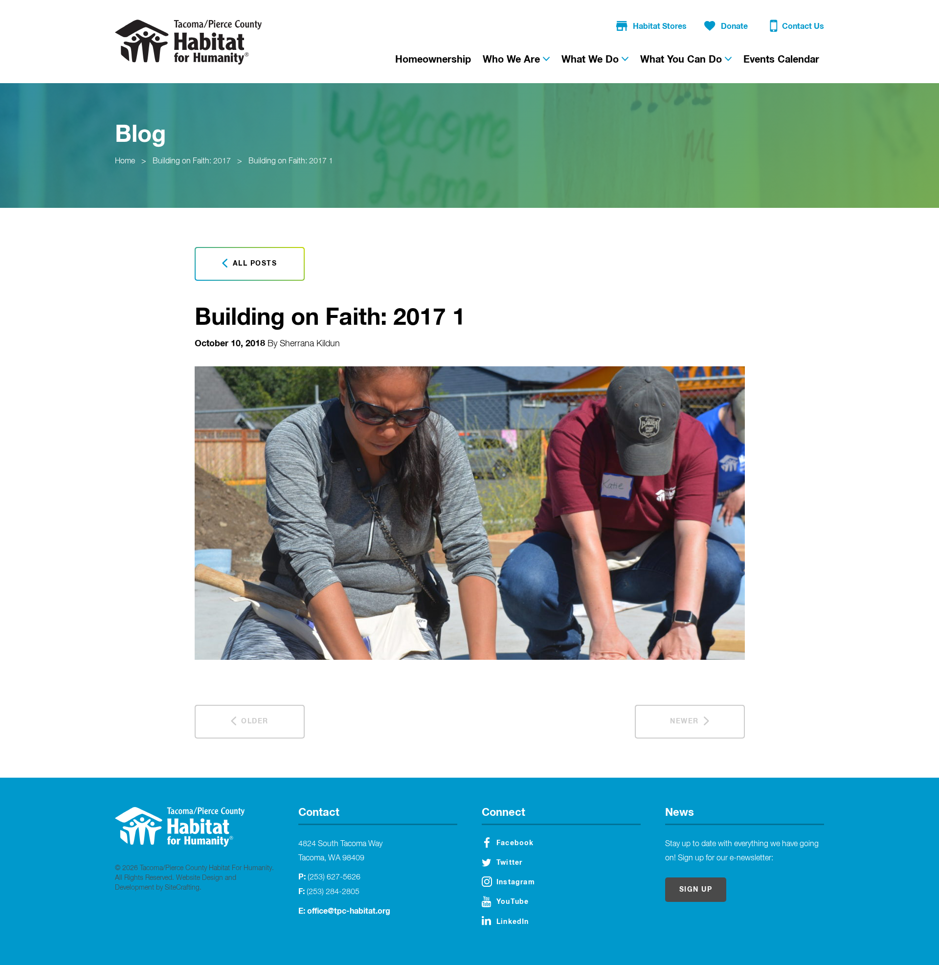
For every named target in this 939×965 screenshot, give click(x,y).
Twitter (509, 862)
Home (125, 161)
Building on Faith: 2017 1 (290, 161)
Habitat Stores (660, 26)
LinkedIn (512, 922)
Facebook (515, 843)
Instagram (515, 882)
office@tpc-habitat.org (348, 911)
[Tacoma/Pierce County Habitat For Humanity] (188, 42)
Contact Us (803, 26)
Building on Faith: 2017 (192, 161)
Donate (734, 26)
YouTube (512, 901)
